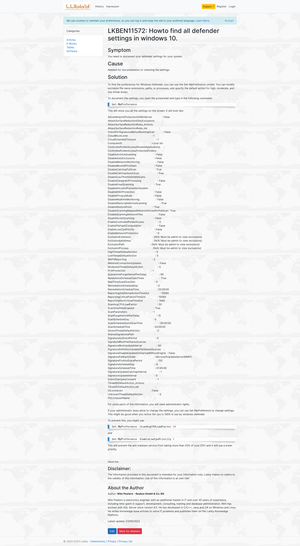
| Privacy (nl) (124, 541)
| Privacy (111, 541)
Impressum (112, 6)
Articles (71, 39)
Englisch (207, 6)
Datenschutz (98, 541)
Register (221, 6)
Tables (70, 47)
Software (72, 51)
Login (232, 6)
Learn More (202, 20)
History (99, 6)
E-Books (72, 43)
